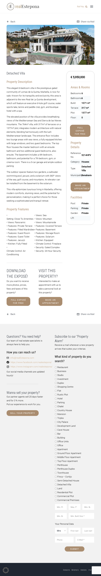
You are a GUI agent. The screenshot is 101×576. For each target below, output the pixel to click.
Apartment (62, 449)
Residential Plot (64, 492)
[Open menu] (91, 6)
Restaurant (62, 367)
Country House (64, 410)
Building (61, 437)
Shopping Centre (65, 386)
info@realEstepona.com (22, 358)
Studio (60, 375)
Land (59, 488)
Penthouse (62, 465)
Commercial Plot (65, 496)
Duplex (60, 383)
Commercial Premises (68, 500)
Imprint (91, 570)
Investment (62, 379)
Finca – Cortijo (64, 476)
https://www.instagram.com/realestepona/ (31, 366)
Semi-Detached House (68, 480)
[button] (43, 63)
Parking (61, 402)
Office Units (63, 441)
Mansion (61, 414)
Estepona (66, 570)
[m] (50, 45)
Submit (74, 549)
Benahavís (75, 570)
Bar (59, 433)
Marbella (83, 570)
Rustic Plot (62, 394)
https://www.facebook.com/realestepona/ (31, 362)
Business (61, 371)
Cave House (63, 429)
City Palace (62, 422)
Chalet (60, 406)
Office (60, 445)
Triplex (60, 418)
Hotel (60, 398)
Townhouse (63, 472)
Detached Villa (64, 484)
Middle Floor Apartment (68, 457)
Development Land (66, 426)
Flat (59, 390)
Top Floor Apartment (67, 461)
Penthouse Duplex (66, 469)
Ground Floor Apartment (69, 453)
